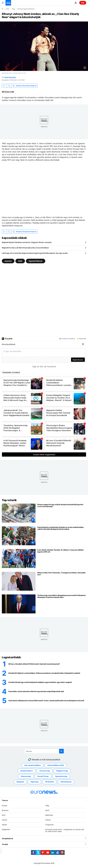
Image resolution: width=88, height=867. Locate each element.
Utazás (4, 820)
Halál (20, 261)
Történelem (49, 782)
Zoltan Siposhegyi (10, 77)
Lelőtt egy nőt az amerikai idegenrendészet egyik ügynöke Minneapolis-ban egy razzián (35, 253)
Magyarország (62, 771)
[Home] (2, 9)
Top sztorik (9, 500)
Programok (49, 825)
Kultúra (48, 820)
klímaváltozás (66, 782)
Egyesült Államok (35, 261)
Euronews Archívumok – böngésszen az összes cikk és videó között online (64, 830)
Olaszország (26, 776)
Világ (13, 9)
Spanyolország (61, 776)
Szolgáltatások (7, 838)
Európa (4, 805)
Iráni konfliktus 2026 (55, 765)
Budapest (20, 782)
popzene (8, 261)
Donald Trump (43, 776)
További (5, 844)
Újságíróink (6, 829)
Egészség (34, 782)
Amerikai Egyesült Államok (25, 9)
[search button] (61, 751)
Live (82, 3)
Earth (47, 810)
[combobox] (44, 751)
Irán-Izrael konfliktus (32, 765)
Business (5, 810)
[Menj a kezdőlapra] (8, 2)
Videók (4, 825)
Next (4, 815)
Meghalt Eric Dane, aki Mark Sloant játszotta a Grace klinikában (25, 248)
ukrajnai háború (26, 771)
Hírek (7, 9)
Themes (5, 800)
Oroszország (44, 771)
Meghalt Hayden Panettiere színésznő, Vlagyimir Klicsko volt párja (26, 242)
